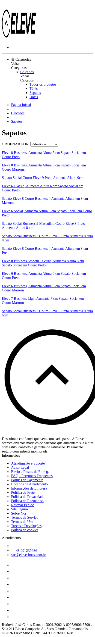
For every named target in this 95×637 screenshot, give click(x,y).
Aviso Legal (20, 467)
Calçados (27, 72)
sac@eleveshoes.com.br (28, 555)
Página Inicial (21, 105)
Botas (34, 97)
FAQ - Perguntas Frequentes (32, 476)
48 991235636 (26, 551)
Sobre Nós (19, 513)
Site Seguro (19, 509)
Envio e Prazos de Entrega (30, 472)
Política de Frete (23, 492)
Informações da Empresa (29, 488)
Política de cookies (24, 530)
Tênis (34, 89)
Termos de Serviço (24, 517)
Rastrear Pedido (22, 505)
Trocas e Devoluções (26, 526)
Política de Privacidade (27, 497)
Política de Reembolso (27, 501)
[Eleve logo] (19, 39)
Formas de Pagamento (27, 480)
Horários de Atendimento (29, 484)
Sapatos (35, 93)
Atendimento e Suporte (28, 463)
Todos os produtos (43, 84)
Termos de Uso (22, 522)
